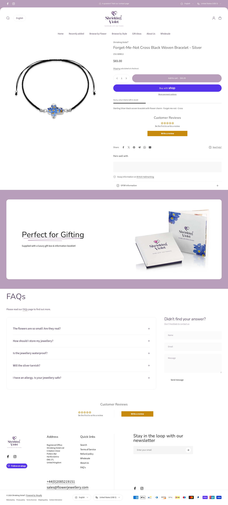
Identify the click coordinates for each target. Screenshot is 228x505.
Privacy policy (20, 500)
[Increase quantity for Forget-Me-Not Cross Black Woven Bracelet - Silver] (127, 78)
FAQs (25, 309)
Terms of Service (88, 449)
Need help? (217, 147)
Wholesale (85, 458)
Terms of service (31, 500)
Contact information (55, 500)
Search (83, 445)
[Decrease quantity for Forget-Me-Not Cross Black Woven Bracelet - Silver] (116, 78)
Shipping (116, 68)
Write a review (167, 133)
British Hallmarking (145, 176)
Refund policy (86, 454)
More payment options (167, 94)
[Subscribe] (188, 450)
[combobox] (187, 3)
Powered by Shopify (34, 495)
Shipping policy (43, 500)
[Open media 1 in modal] (54, 89)
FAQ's (83, 467)
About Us (84, 463)
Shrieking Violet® (120, 42)
